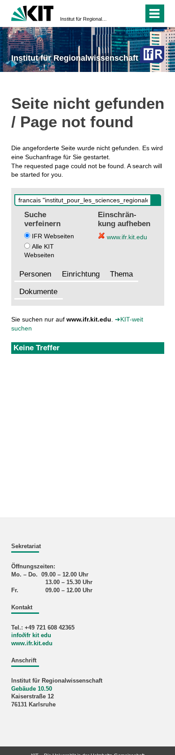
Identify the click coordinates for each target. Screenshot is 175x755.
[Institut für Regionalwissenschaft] (152, 54)
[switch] (134, 13)
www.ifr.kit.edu (126, 237)
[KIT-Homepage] (32, 12)
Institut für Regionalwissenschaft (84, 19)
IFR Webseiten (53, 236)
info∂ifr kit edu (31, 635)
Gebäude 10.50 (31, 689)
